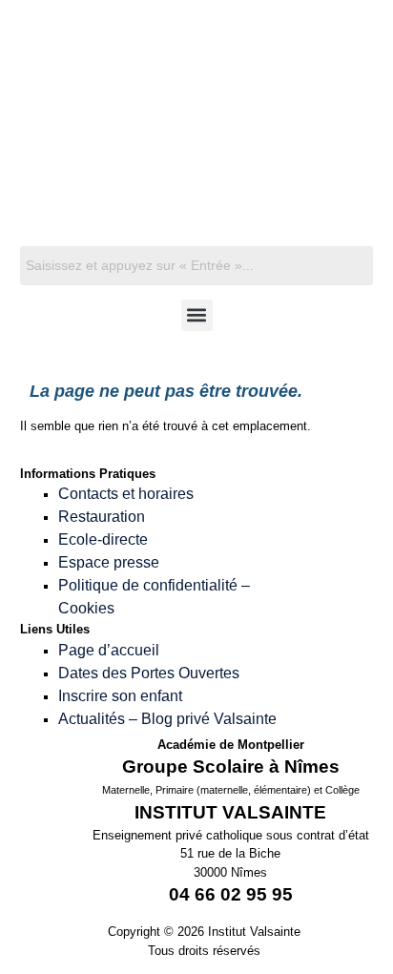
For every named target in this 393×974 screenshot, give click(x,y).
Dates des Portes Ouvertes (148, 673)
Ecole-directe (103, 539)
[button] (197, 315)
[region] (197, 145)
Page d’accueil (108, 650)
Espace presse (108, 562)
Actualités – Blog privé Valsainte (167, 719)
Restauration (101, 516)
